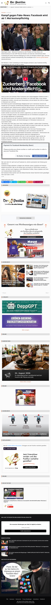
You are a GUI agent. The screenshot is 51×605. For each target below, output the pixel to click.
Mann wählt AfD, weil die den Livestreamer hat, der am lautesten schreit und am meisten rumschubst (28, 541)
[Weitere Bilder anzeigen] (25, 381)
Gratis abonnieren (25, 531)
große (42, 57)
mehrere (38, 57)
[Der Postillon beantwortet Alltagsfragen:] (4, 554)
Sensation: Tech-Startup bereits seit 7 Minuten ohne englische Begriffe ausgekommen (41, 266)
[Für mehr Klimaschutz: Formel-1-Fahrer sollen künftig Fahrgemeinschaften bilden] (29, 279)
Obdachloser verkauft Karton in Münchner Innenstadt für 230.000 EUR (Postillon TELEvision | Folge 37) (25, 501)
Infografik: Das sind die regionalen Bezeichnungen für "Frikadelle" (41, 284)
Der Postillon (25, 601)
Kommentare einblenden (25, 218)
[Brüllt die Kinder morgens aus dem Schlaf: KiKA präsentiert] (4, 548)
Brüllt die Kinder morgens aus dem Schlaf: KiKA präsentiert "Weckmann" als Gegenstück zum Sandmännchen (28, 547)
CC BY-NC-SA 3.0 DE (21, 602)
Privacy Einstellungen (27, 599)
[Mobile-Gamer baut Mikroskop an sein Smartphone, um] (29, 273)
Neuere (4, 292)
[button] (2, 3)
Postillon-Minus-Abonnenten (14, 445)
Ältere (47, 292)
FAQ (7, 599)
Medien (46, 57)
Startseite (3, 12)
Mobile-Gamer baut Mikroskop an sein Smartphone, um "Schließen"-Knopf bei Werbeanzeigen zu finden (41, 273)
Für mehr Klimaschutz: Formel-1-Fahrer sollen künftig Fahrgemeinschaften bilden (41, 279)
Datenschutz (18, 599)
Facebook (9, 12)
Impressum (11, 599)
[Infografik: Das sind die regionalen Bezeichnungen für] (29, 285)
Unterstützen (36, 599)
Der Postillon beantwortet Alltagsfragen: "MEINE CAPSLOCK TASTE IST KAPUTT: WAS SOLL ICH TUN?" (29, 553)
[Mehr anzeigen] (44, 182)
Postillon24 (42, 599)
